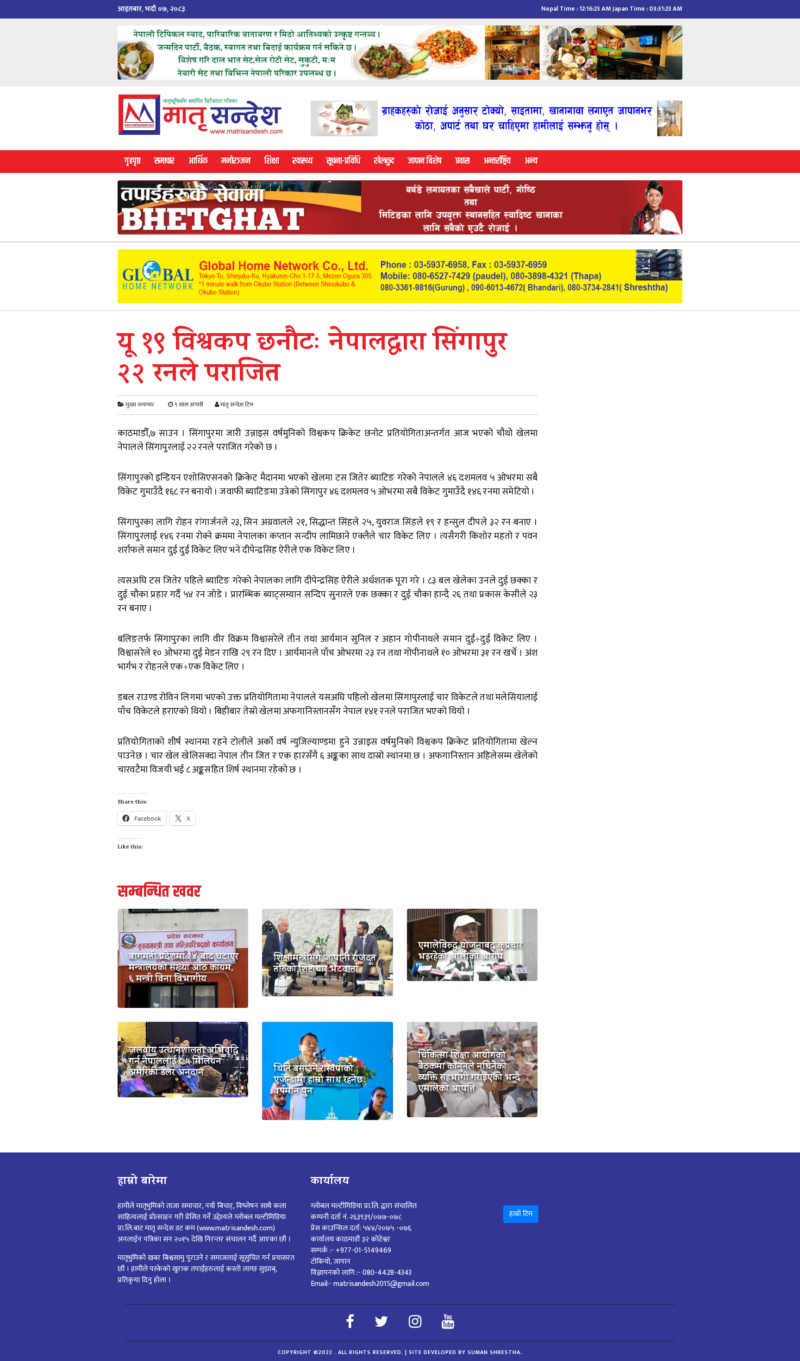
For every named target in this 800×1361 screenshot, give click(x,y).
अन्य (531, 161)
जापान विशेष (425, 161)
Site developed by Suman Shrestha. (465, 1352)
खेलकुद (384, 161)
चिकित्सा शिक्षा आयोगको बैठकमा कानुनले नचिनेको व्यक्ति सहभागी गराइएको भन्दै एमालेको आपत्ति (469, 1073)
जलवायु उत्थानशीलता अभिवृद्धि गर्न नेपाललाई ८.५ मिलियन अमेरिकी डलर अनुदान (183, 1062)
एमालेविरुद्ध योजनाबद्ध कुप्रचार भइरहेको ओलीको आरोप (470, 952)
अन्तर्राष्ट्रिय (497, 161)
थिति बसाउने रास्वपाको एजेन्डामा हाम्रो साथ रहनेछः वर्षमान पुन (320, 1081)
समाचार (164, 161)
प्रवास (462, 161)
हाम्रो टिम (520, 1214)
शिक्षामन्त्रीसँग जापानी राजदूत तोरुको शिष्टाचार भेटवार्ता (325, 965)
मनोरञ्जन (235, 161)
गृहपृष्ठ (132, 161)
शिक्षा (271, 161)
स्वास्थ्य (302, 161)
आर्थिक (197, 161)
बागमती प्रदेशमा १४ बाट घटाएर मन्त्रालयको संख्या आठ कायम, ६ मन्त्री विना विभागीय (183, 969)
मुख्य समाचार (139, 404)
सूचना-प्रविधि (343, 161)
